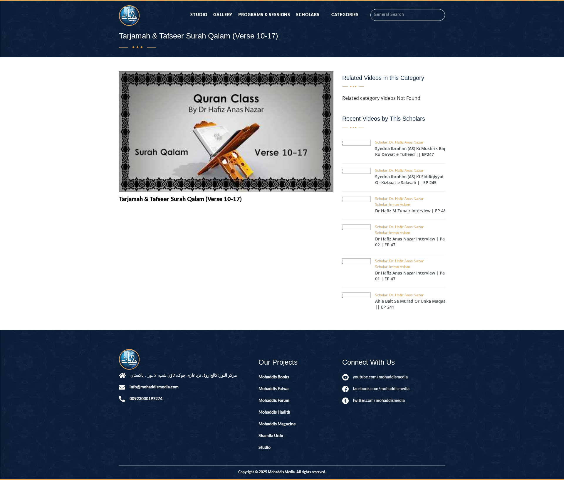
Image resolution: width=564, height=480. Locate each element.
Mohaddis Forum (273, 401)
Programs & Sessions (264, 15)
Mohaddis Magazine (277, 424)
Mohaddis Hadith (274, 412)
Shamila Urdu (270, 436)
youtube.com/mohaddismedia (380, 377)
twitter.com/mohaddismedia (379, 401)
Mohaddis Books (273, 377)
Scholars (308, 15)
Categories (345, 15)
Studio (198, 15)
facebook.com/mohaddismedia (381, 389)
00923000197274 (146, 399)
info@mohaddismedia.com (154, 387)
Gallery (222, 15)
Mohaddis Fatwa (273, 389)
